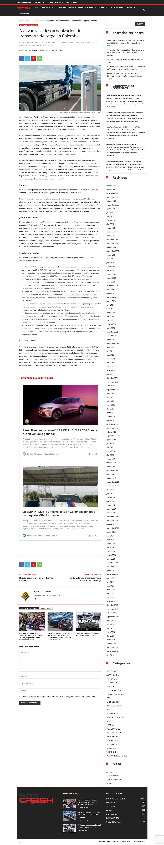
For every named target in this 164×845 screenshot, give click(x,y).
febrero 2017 (111, 601)
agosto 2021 (111, 393)
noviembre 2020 (112, 428)
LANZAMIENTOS (113, 702)
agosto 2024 (111, 255)
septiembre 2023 (112, 297)
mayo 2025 (110, 220)
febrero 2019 (111, 509)
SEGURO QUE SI (113, 744)
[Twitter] (27, 58)
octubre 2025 (111, 201)
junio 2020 (110, 447)
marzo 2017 (110, 597)
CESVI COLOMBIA (71, 2)
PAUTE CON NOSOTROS (55, 2)
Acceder (109, 772)
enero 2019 (110, 513)
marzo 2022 (110, 367)
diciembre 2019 (112, 470)
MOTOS (109, 710)
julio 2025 (110, 213)
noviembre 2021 (112, 382)
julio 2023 (110, 305)
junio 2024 (110, 263)
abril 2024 (110, 270)
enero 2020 (110, 467)
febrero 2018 (111, 555)
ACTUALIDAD (111, 671)
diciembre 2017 (112, 563)
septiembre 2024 (112, 251)
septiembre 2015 (112, 651)
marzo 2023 (110, 320)
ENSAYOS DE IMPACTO (115, 694)
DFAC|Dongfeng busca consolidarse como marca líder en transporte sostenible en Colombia (125, 104)
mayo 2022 (110, 359)
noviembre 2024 (112, 243)
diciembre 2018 (112, 517)
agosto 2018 (111, 532)
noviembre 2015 (112, 647)
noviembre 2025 (112, 197)
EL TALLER (110, 687)
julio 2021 (110, 397)
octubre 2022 (111, 340)
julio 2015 (110, 655)
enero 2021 (110, 420)
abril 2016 (110, 636)
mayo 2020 (110, 451)
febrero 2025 (111, 232)
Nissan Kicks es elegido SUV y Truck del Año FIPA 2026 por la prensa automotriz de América (125, 68)
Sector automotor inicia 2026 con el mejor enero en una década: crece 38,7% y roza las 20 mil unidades (59, 636)
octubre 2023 (111, 293)
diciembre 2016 (112, 605)
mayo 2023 (110, 313)
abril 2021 (110, 409)
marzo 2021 (110, 413)
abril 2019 (110, 501)
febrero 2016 (111, 644)
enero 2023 (110, 328)
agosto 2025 (111, 209)
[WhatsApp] (39, 58)
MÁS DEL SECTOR (113, 706)
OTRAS (109, 721)
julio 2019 (110, 490)
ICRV (108, 698)
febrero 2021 (111, 417)
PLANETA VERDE (113, 729)
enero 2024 (110, 282)
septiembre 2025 (112, 205)
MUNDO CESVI (112, 714)
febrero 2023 (111, 324)
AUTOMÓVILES (112, 675)
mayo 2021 (110, 405)
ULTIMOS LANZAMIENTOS (116, 756)
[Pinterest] (33, 58)
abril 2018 (110, 547)
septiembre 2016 (112, 617)
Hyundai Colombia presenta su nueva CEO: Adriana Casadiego (84, 579)
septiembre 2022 (112, 343)
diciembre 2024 (112, 240)
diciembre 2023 (112, 286)
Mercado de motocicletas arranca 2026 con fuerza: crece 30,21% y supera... (87, 802)
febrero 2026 (111, 186)
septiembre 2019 (112, 482)
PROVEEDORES (39, 2)
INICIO (37, 8)
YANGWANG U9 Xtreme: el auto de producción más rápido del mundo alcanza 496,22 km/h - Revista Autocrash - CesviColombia (123, 98)
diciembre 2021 (112, 378)
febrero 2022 (111, 370)
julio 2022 (110, 351)
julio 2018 (110, 536)
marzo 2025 (110, 228)
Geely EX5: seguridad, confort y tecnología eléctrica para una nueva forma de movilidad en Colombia (124, 76)
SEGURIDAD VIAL (113, 740)
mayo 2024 (110, 266)
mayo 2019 (110, 497)
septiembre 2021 (112, 390)
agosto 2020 (111, 440)
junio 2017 (110, 586)
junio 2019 (110, 494)
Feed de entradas (112, 776)
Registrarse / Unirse (24, 2)
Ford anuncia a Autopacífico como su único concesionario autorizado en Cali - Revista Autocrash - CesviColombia (124, 147)
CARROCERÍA (111, 679)
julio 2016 (110, 624)
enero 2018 (110, 559)
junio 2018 (110, 540)
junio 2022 (110, 355)
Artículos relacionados (29, 608)
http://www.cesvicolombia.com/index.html (47, 595)
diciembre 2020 (112, 424)
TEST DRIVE (111, 752)
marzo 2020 (110, 459)
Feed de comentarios (114, 780)
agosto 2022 (111, 347)
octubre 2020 (111, 432)
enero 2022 (110, 374)
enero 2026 (110, 190)
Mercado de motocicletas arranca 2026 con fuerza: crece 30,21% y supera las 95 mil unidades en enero (31, 636)
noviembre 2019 (112, 474)
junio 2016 (110, 628)
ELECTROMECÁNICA (114, 690)
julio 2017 (110, 582)
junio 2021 (110, 401)
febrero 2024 (111, 278)
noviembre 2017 (112, 567)
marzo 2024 (110, 274)
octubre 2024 (111, 247)
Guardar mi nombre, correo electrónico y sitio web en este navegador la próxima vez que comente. (58, 697)
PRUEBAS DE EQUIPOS (116, 733)
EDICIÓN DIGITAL (48, 8)
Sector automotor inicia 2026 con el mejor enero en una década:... (89, 814)
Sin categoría (111, 748)
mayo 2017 (110, 590)
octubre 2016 (111, 613)
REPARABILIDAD (113, 737)
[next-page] (100, 608)
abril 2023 (110, 317)
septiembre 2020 (112, 436)
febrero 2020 (111, 463)
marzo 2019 (110, 505)
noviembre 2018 (112, 520)
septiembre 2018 (112, 528)
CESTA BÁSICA (112, 683)
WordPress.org (111, 783)
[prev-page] (97, 608)
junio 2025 (110, 216)
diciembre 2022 (112, 332)
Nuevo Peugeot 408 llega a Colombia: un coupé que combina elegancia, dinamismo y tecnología (125, 135)
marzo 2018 (110, 551)
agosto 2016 (111, 621)
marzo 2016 (110, 640)
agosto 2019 (111, 486)
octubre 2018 (111, 524)
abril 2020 (110, 455)
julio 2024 (110, 259)
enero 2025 (110, 236)
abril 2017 (110, 594)
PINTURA (110, 725)
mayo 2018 (110, 544)
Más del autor (46, 608)
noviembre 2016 (112, 609)
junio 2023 (110, 309)
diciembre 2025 (112, 193)
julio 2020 (110, 444)
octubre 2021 (111, 386)
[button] (144, 10)
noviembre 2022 (112, 336)
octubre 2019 (111, 478)
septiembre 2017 (112, 574)
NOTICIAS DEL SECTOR (34, 20)
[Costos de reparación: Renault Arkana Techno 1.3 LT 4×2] (88, 621)
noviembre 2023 (112, 290)
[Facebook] (21, 58)
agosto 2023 (111, 301)
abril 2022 (110, 363)
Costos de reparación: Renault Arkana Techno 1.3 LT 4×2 (88, 634)
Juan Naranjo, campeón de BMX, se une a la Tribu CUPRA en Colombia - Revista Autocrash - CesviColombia (123, 129)
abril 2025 (110, 224)
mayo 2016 (110, 632)
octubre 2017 (111, 571)
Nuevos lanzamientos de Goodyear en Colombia (36, 579)
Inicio (21, 20)
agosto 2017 (111, 578)
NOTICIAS (24, 13)
